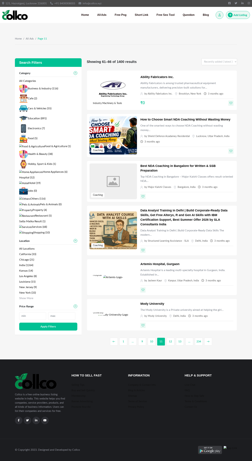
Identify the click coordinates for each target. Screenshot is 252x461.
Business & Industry (43, 88)
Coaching (98, 150)
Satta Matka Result (32, 221)
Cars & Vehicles (39, 108)
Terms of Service (137, 401)
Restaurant (43, 215)
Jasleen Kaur (155, 280)
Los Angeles (28, 276)
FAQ (187, 390)
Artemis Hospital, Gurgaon (159, 264)
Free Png (121, 14)
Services (39, 227)
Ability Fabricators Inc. (157, 77)
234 (198, 341)
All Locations (27, 248)
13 (179, 341)
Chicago (26, 259)
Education (37, 118)
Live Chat (190, 385)
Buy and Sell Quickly (83, 390)
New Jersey (28, 287)
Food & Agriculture (58, 146)
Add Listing (240, 15)
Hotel (34, 183)
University (98, 312)
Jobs (32, 190)
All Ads (101, 14)
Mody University (152, 303)
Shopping (41, 232)
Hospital (97, 275)
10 (151, 341)
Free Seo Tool (166, 14)
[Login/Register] (219, 15)
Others (37, 198)
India (226, 136)
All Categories (27, 81)
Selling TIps (78, 385)
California (27, 254)
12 (170, 341)
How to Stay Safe (194, 396)
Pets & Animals (51, 204)
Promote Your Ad (80, 407)
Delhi (198, 241)
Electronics (36, 128)
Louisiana (27, 281)
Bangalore (183, 187)
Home (85, 14)
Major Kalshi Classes (159, 187)
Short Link (141, 14)
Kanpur (172, 280)
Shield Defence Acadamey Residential (169, 136)
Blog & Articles (136, 390)
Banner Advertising (82, 401)
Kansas (26, 270)
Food (32, 138)
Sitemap (132, 396)
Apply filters (48, 326)
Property (40, 210)
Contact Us (191, 407)
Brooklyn (184, 93)
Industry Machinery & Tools (107, 103)
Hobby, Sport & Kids (42, 164)
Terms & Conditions (196, 401)
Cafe (32, 98)
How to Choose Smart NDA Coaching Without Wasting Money (185, 119)
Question (189, 14)
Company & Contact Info (142, 385)
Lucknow (201, 136)
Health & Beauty (40, 154)
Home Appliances (55, 172)
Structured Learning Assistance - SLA (168, 241)
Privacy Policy (136, 407)
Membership (78, 396)
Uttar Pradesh (215, 136)
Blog (206, 14)
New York (195, 93)
